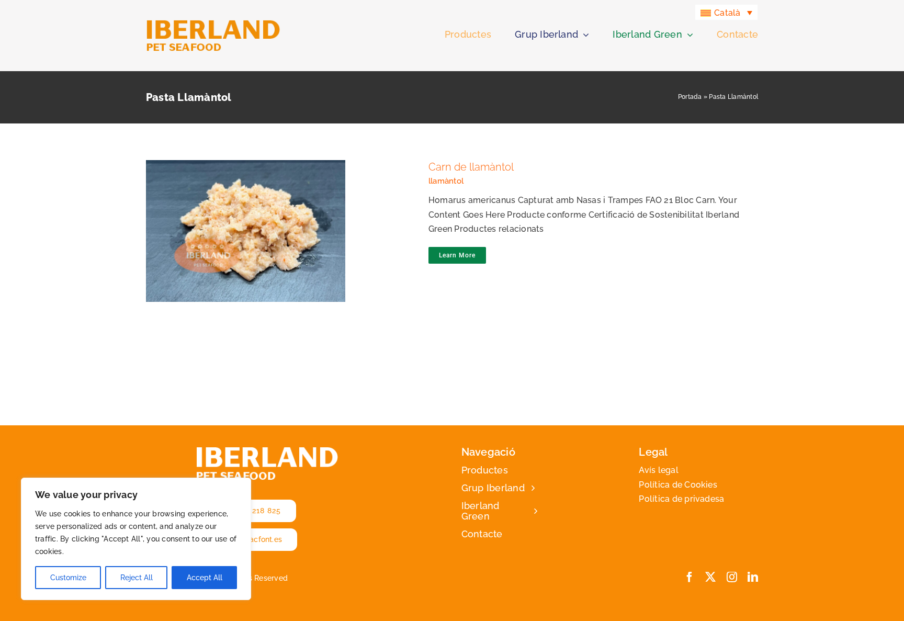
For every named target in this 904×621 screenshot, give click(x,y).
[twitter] (710, 577)
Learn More (457, 255)
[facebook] (689, 577)
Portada (690, 96)
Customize (68, 577)
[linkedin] (753, 577)
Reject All (136, 577)
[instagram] (732, 577)
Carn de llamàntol (277, 221)
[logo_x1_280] (213, 23)
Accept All (204, 577)
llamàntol (446, 181)
